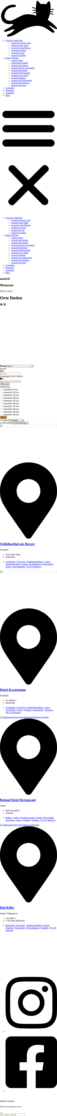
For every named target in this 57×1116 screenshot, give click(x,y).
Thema (3, 366)
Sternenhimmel (18, 566)
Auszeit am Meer (18, 55)
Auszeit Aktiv (17, 60)
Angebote (10, 93)
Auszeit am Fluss (18, 50)
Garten (47, 561)
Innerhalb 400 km (11, 409)
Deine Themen (12, 58)
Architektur (10, 561)
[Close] (1, 1112)
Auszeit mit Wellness (20, 83)
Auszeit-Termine (18, 78)
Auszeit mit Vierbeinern (21, 80)
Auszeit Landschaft (14, 40)
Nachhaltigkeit (34, 564)
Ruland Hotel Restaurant (18, 800)
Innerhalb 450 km (11, 412)
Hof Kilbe (7, 907)
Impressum (13, 1095)
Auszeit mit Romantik (20, 73)
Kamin (24, 564)
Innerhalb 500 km (11, 414)
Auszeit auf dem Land (20, 43)
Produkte (28, 710)
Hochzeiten (10, 710)
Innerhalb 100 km (11, 392)
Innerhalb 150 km (11, 395)
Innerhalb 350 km (11, 406)
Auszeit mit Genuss (19, 65)
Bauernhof (10, 925)
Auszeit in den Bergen (21, 48)
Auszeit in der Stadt (19, 45)
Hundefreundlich (13, 564)
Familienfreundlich (34, 561)
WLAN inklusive (34, 566)
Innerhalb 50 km (10, 389)
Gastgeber (10, 88)
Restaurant (10, 820)
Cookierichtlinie (47, 1095)
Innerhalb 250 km (11, 401)
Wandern (26, 820)
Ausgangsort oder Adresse (11, 376)
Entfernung (5, 387)
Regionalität (47, 564)
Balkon (9, 818)
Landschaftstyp (6, 423)
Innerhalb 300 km (11, 403)
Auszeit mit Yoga (18, 85)
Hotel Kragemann (13, 689)
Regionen (10, 90)
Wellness (35, 820)
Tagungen (48, 710)
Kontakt (3, 1095)
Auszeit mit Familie (19, 63)
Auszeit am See (18, 53)
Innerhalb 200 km (11, 398)
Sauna (8, 566)
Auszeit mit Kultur (19, 70)
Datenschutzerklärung (29, 1095)
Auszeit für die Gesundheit (22, 68)
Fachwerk (20, 561)
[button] (28, 156)
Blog (8, 95)
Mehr (3, 417)
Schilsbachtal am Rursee (17, 544)
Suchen (3, 368)
